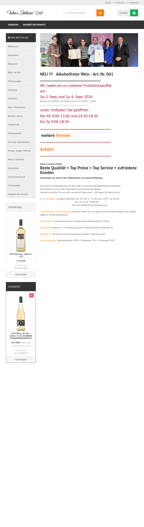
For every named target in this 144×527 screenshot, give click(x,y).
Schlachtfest (46, 227)
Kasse (108, 2)
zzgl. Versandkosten (21, 268)
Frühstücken (46, 220)
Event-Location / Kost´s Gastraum (56, 211)
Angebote (14, 286)
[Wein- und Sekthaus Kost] (26, 12)
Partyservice (45, 233)
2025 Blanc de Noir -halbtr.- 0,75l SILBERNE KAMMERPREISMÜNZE (21, 336)
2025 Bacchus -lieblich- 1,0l (20, 255)
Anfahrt (47, 149)
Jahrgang (13, 24)
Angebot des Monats (34, 24)
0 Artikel (124, 12)
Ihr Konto (119, 2)
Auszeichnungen (48, 240)
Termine (63, 135)
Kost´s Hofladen (47, 198)
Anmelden (134, 2)
